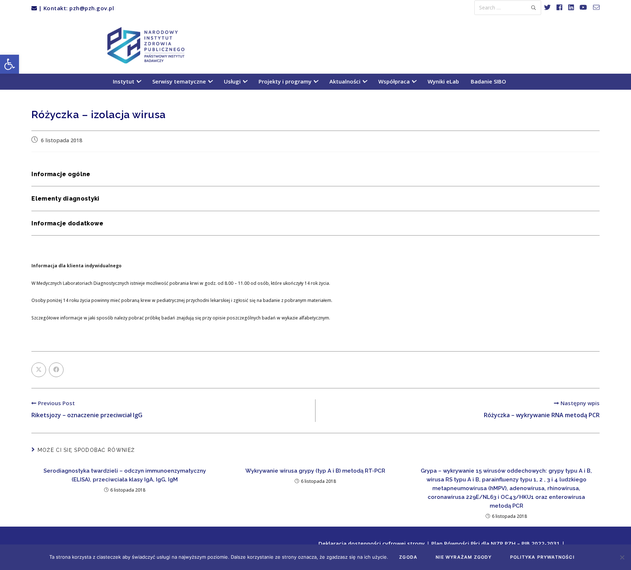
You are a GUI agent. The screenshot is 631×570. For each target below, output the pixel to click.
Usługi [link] (233, 81)
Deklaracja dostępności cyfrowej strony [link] (371, 543)
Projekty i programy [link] (286, 81)
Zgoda (408, 557)
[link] (9, 64)
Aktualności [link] (345, 81)
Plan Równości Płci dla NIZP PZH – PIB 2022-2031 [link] (495, 543)
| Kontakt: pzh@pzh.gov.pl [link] (75, 8)
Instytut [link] (124, 81)
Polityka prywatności (542, 557)
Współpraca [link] (394, 81)
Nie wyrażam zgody (464, 557)
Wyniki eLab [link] (443, 81)
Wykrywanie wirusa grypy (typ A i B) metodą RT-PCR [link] (315, 471)
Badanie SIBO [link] (488, 81)
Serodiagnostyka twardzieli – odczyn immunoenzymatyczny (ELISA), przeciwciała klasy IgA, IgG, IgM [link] (124, 475)
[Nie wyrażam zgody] (622, 557)
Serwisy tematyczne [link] (179, 81)
